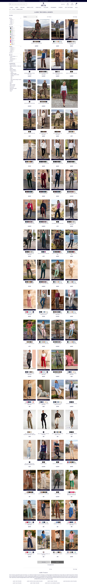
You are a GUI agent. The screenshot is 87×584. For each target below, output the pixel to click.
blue (12, 29)
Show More (44, 562)
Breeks (12, 19)
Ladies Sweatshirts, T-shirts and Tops (15, 67)
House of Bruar (14, 56)
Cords (12, 23)
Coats (11, 90)
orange (13, 38)
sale (76, 7)
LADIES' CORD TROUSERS (17, 581)
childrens (53, 7)
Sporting (11, 89)
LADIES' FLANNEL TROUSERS (52, 581)
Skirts (11, 83)
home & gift (30, 7)
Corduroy (12, 49)
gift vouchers (69, 7)
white (13, 43)
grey (12, 33)
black (13, 27)
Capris (12, 20)
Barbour (12, 60)
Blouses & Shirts (12, 64)
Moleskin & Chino (13, 73)
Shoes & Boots (12, 85)
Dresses (11, 82)
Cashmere (12, 47)
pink (12, 39)
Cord (11, 78)
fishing (61, 7)
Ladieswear (12, 63)
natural (13, 35)
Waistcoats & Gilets (13, 88)
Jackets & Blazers (13, 69)
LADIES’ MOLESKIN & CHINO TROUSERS (70, 581)
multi (12, 34)
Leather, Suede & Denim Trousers (15, 75)
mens (16, 7)
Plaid (11, 76)
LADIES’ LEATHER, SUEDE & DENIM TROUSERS (34, 581)
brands (23, 7)
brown (13, 30)
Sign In (68, 4)
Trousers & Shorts (13, 70)
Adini (11, 57)
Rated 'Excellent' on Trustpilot (65, 0)
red (12, 41)
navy (13, 36)
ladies (11, 7)
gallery (46, 7)
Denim (12, 51)
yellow (13, 44)
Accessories (12, 87)
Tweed (12, 72)
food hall (38, 7)
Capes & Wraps (12, 84)
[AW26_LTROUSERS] (64, 93)
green (13, 31)
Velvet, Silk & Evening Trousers (16, 79)
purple (13, 40)
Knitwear (11, 68)
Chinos (12, 22)
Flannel (12, 80)
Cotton (12, 50)
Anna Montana (13, 58)
